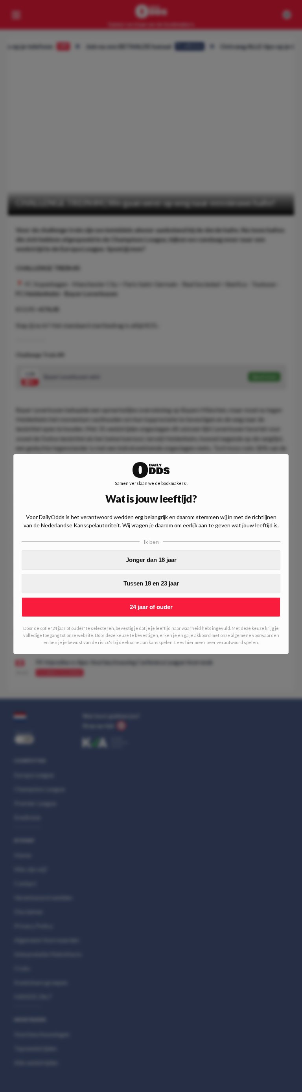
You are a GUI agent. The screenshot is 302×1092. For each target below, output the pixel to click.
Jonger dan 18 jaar (151, 559)
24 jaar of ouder (151, 607)
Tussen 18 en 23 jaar (151, 583)
